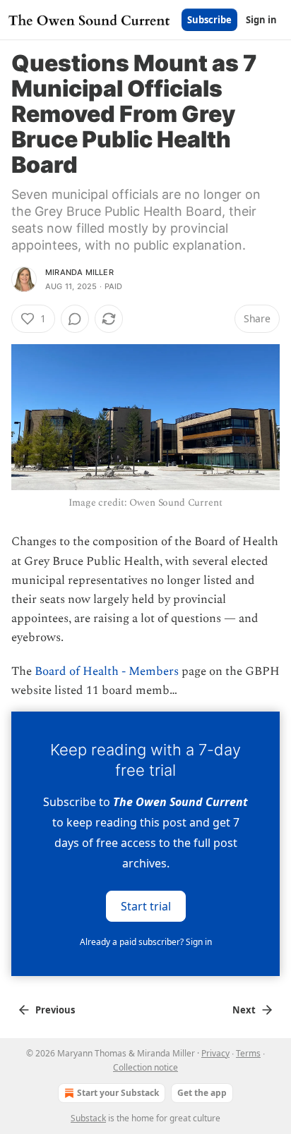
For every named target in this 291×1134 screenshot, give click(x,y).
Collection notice (145, 1067)
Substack (88, 1118)
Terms (248, 1053)
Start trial (146, 905)
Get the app (202, 1093)
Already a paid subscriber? (146, 942)
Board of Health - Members (107, 671)
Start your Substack (118, 1093)
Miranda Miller (79, 272)
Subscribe (209, 19)
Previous (55, 1010)
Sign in (261, 19)
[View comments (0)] (75, 319)
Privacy (215, 1053)
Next (244, 1010)
